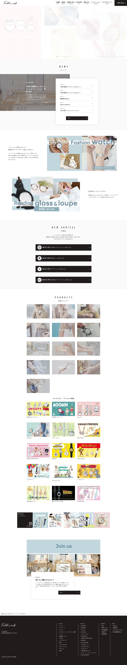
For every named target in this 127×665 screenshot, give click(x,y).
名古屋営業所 (105, 629)
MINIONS (83, 640)
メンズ (61, 625)
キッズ (61, 629)
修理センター (105, 627)
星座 (61, 650)
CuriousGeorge (84, 642)
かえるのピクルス (85, 646)
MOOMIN (83, 627)
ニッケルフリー (63, 640)
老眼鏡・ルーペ (63, 636)
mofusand (83, 632)
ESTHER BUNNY (85, 655)
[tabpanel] (63, 32)
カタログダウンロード (118, 629)
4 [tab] (63, 56)
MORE (69, 118)
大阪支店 (104, 632)
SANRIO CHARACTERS (86, 638)
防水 (61, 642)
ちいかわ (83, 629)
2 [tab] (59, 56)
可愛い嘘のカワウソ (85, 650)
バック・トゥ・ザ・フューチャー (89, 652)
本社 (103, 625)
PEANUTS (83, 625)
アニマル (62, 648)
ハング (61, 634)
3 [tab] (61, 56)
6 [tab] (68, 56)
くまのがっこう (84, 644)
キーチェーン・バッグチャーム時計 (68, 632)
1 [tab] (57, 56)
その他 (61, 638)
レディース (62, 627)
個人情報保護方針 (117, 632)
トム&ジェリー (84, 648)
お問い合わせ (120, 3)
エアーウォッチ (63, 646)
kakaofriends (84, 636)
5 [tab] (65, 56)
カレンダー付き (63, 644)
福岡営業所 (104, 634)
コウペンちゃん (84, 634)
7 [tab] (70, 56)
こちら (69, 239)
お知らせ (115, 625)
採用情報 (115, 627)
